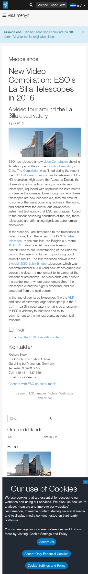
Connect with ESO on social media (32, 384)
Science (42, 5)
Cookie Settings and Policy (47, 565)
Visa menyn (17, 15)
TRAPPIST (16, 245)
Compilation (31, 170)
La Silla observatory (60, 166)
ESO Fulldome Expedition (31, 175)
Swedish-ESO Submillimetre (28, 263)
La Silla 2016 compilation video (39, 337)
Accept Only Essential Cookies (46, 554)
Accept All (46, 542)
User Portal (58, 5)
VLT (70, 297)
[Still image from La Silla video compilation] (45, 142)
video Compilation (56, 161)
